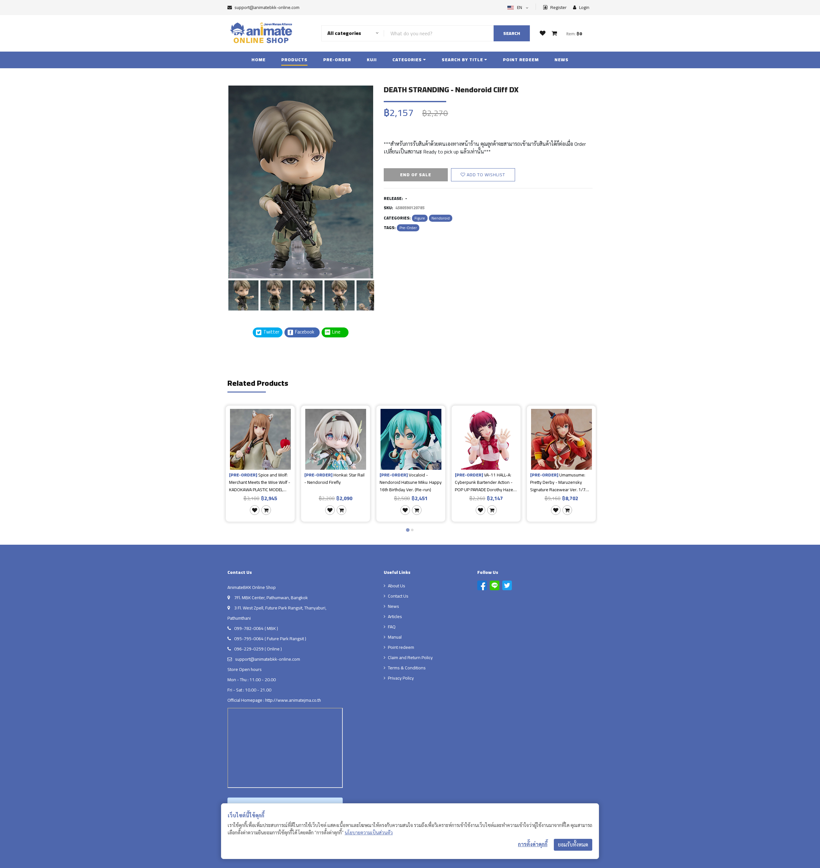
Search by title (463, 59)
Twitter (270, 332)
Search (511, 33)
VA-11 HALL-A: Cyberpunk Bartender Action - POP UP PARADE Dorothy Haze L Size (485, 482)
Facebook (304, 332)
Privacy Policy (401, 678)
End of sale (415, 174)
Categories (407, 59)
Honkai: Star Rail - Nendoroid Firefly (334, 478)
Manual (395, 637)
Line (338, 332)
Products (294, 59)
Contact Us (398, 596)
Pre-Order (337, 59)
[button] (243, 294)
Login (583, 7)
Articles (395, 616)
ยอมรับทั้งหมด (573, 844)
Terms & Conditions (407, 668)
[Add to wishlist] (254, 510)
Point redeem (521, 59)
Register (558, 7)
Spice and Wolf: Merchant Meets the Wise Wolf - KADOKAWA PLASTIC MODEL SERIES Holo (259, 482)
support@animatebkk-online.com (266, 7)
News (561, 59)
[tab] (407, 530)
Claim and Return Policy (410, 657)
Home (258, 59)
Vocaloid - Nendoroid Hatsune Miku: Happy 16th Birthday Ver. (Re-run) (411, 482)
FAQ (392, 627)
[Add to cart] (266, 510)
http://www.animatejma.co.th (293, 700)
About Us (396, 586)
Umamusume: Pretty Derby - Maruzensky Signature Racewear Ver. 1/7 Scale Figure (558, 482)
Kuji (372, 59)
